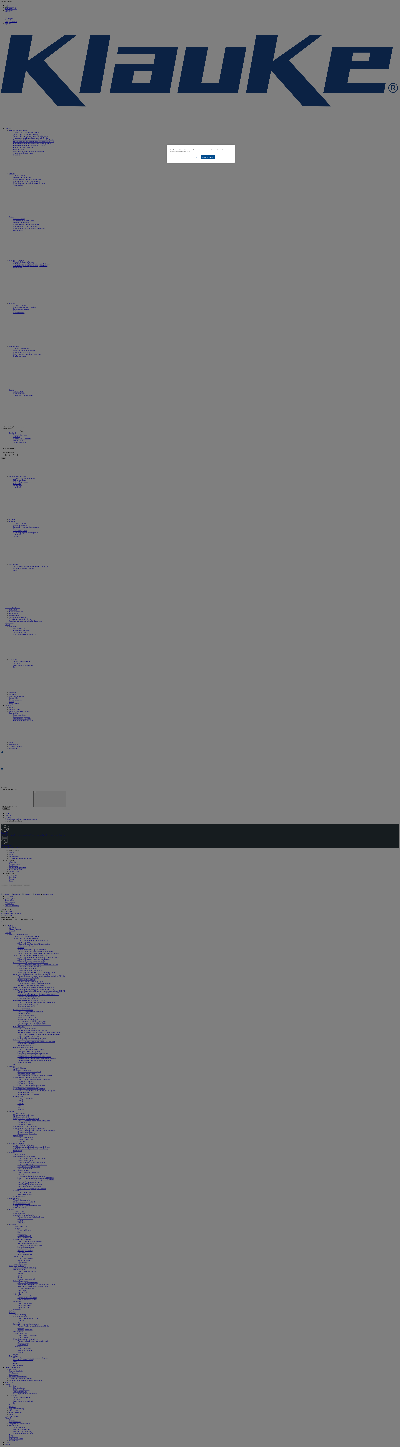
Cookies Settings (192, 157)
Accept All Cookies (207, 157)
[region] (201, 154)
